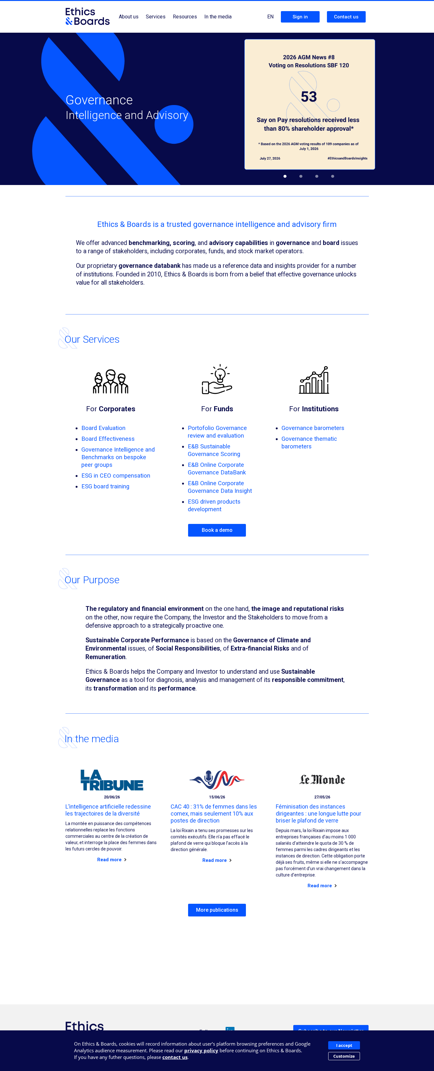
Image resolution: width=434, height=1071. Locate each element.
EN (270, 17)
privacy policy (201, 1050)
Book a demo (217, 530)
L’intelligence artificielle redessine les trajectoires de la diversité (108, 810)
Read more (110, 860)
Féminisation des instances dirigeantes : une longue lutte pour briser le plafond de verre (318, 813)
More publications (217, 910)
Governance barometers (312, 428)
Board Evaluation (103, 428)
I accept (344, 1045)
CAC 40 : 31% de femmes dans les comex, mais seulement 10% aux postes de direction (214, 813)
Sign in (300, 17)
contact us (174, 1057)
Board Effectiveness (108, 438)
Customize (344, 1056)
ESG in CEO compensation (115, 475)
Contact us (346, 17)
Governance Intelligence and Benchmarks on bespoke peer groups (118, 457)
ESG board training (105, 486)
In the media (218, 17)
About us (129, 17)
